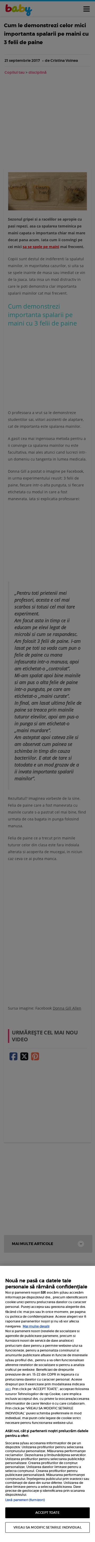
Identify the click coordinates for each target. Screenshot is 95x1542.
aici (8, 1389)
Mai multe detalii (36, 1326)
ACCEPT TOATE (47, 1513)
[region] (47, 1404)
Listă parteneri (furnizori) (25, 1500)
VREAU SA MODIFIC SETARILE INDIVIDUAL (47, 1527)
